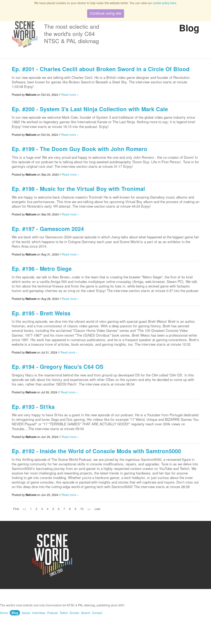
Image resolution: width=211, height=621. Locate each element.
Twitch (64, 613)
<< (24, 509)
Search (85, 613)
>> (89, 509)
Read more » (70, 94)
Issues (26, 613)
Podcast (52, 613)
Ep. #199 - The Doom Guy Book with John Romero (79, 149)
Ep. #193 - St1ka (33, 406)
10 (81, 509)
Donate (74, 613)
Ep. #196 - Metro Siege (42, 268)
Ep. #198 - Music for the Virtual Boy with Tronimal (78, 189)
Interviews (38, 613)
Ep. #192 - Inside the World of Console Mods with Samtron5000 (96, 451)
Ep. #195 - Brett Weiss (41, 313)
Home (4, 613)
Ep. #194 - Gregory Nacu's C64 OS (57, 366)
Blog (15, 613)
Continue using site (105, 13)
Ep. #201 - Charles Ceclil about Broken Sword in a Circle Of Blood (101, 69)
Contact (97, 613)
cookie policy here (164, 3)
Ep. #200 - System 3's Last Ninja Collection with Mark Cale (90, 109)
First (16, 509)
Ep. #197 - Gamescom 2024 (48, 229)
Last (97, 509)
